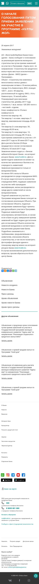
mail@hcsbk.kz (5, 518)
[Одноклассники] (5, 271)
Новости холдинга (9, 285)
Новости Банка (7, 289)
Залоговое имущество (8, 441)
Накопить (4, 541)
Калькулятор (5, 425)
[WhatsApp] (13, 271)
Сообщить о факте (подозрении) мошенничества (17, 524)
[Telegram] (16, 271)
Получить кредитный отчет (9, 430)
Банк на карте (10, 488)
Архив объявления (9, 298)
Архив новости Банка (10, 302)
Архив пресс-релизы (10, 307)
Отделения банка (6, 461)
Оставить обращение (8, 514)
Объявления (6, 280)
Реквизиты (4, 457)
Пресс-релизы (7, 293)
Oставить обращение (17, 3)
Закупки (3, 437)
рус (29, 3)
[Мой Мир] (8, 271)
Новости (4, 410)
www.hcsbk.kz (21, 156)
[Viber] (10, 271)
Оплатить (4, 546)
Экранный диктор (6, 445)
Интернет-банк (6, 421)
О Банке (4, 405)
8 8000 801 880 (12, 508)
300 (7, 503)
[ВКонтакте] (2, 271)
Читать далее (6, 340)
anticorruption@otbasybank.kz (17, 567)
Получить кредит (15, 541)
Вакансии (4, 414)
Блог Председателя (16, 546)
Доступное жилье (28, 541)
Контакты (4, 453)
